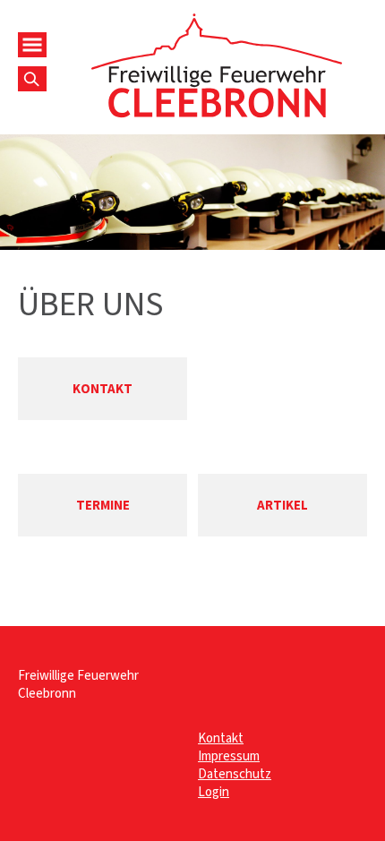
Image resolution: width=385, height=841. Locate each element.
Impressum (229, 756)
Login (213, 792)
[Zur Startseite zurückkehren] (216, 22)
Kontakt (221, 738)
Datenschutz (234, 774)
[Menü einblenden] (32, 44)
